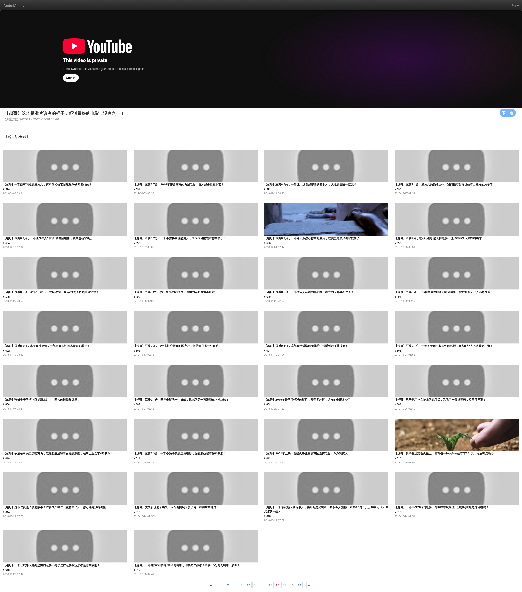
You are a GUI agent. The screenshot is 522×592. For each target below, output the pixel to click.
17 (284, 585)
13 (255, 585)
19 (299, 585)
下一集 (508, 113)
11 (241, 585)
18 (292, 585)
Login (515, 5)
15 (270, 585)
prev (211, 585)
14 (263, 585)
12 (248, 585)
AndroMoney (13, 5)
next (311, 585)
